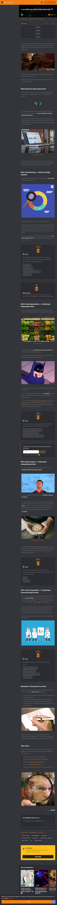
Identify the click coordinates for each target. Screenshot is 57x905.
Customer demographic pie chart (31, 674)
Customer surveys (28, 268)
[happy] (51, 824)
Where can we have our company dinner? (33, 436)
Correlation (26, 581)
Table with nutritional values (30, 668)
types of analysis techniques (41, 546)
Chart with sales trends (29, 671)
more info (11, 898)
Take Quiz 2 (38, 30)
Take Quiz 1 (38, 27)
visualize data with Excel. (35, 764)
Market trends (27, 274)
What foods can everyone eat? (31, 433)
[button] (54, 902)
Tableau (39, 602)
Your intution (27, 265)
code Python (24, 402)
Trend (25, 578)
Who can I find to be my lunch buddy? (32, 429)
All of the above (27, 677)
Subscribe (42, 451)
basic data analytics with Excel (40, 400)
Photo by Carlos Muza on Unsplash (38, 154)
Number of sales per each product (31, 271)
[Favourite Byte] (49, 23)
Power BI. (46, 602)
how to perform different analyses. (36, 762)
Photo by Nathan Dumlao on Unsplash (38, 540)
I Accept (28, 901)
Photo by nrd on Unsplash (38, 343)
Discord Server (33, 296)
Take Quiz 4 (38, 37)
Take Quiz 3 (38, 33)
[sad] (44, 824)
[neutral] (48, 824)
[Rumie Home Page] (2, 2)
